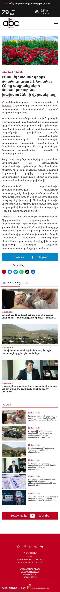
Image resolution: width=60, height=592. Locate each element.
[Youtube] (41, 546)
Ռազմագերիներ (14, 588)
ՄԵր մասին (30, 553)
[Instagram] (24, 546)
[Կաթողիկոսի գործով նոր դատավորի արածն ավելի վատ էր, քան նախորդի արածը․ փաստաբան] (30, 370)
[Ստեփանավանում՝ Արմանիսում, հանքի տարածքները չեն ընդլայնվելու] (30, 334)
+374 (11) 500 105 (30, 577)
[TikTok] (35, 546)
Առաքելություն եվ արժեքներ (30, 559)
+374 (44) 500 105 (30, 574)
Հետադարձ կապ (30, 569)
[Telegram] (30, 546)
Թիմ (30, 556)
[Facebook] (18, 546)
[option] (30, 5)
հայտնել (7, 105)
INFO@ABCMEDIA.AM (30, 572)
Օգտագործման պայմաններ (30, 562)
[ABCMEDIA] (11, 22)
